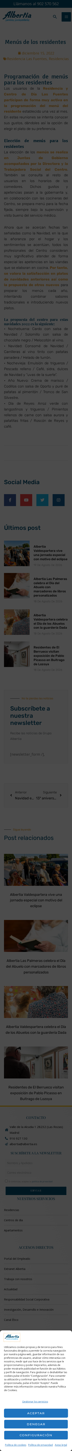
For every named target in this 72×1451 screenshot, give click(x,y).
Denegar (36, 1424)
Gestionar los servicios (35, 1401)
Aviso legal (61, 1445)
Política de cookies (15, 1445)
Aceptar (36, 1413)
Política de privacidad (40, 1445)
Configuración (36, 1435)
